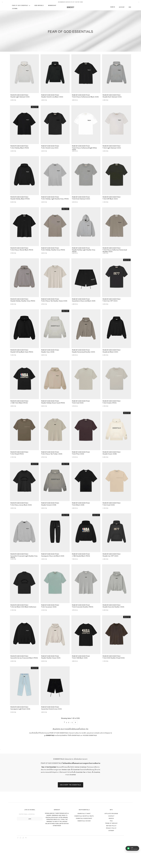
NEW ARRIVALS (39, 5)
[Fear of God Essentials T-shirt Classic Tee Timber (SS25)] (55, 430)
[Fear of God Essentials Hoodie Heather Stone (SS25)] (55, 634)
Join (29, 818)
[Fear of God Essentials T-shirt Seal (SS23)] (85, 379)
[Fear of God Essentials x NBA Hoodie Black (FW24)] (85, 532)
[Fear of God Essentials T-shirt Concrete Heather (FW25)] (85, 583)
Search (111, 818)
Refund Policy (111, 825)
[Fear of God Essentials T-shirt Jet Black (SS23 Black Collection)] (24, 583)
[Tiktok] (23, 838)
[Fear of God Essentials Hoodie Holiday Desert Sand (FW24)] (55, 379)
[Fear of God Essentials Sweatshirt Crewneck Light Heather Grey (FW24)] (24, 532)
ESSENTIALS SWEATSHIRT (84, 818)
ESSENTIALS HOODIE (84, 820)
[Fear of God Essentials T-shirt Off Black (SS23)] (116, 175)
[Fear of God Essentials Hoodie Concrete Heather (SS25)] (116, 583)
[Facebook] (18, 838)
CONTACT (111, 816)
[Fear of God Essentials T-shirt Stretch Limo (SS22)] (55, 124)
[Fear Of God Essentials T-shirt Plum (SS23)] (85, 430)
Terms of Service (111, 823)
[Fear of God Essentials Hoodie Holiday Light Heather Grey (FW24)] (85, 226)
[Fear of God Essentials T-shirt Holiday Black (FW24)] (24, 124)
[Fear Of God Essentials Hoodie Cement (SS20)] (55, 481)
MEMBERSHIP (52, 5)
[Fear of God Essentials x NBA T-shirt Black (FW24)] (24, 379)
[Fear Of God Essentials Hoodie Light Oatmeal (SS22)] (24, 73)
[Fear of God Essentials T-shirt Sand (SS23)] (116, 481)
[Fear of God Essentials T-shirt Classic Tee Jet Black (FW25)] (24, 226)
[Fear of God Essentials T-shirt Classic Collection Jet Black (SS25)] (85, 73)
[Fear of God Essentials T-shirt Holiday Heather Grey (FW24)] (55, 226)
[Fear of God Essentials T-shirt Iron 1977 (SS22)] (116, 277)
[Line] (26, 838)
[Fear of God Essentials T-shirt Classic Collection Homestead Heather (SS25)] (116, 226)
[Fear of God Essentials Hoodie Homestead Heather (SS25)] (85, 328)
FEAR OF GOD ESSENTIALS (20, 5)
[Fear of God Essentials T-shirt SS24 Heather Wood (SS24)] (116, 634)
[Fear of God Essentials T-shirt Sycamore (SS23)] (55, 583)
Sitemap (111, 830)
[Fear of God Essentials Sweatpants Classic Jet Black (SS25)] (55, 532)
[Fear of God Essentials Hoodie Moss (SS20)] (55, 328)
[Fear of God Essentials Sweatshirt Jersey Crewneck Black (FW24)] (24, 634)
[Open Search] (112, 7)
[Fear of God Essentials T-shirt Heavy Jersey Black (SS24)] (24, 481)
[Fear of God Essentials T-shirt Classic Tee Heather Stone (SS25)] (55, 277)
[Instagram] (20, 838)
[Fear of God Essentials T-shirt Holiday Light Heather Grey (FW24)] (55, 175)
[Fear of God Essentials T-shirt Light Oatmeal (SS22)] (116, 124)
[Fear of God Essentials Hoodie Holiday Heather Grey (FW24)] (24, 277)
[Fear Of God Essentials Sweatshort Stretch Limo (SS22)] (55, 685)
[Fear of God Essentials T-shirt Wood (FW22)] (24, 430)
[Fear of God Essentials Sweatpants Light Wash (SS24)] (24, 685)
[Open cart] (130, 7)
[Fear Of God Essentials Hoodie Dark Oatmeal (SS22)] (116, 73)
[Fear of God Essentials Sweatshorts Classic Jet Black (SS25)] (85, 277)
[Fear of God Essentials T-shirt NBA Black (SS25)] (85, 634)
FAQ (111, 820)
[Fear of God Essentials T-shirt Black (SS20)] (85, 481)
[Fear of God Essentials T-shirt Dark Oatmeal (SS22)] (85, 175)
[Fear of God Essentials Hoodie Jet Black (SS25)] (116, 328)
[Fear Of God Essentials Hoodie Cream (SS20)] (116, 430)
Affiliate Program (111, 813)
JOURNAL (15, 8)
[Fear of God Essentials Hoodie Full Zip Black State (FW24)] (24, 328)
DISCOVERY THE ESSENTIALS (70, 785)
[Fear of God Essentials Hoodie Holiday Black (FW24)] (24, 175)
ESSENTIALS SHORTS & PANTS (84, 816)
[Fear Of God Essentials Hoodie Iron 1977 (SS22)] (116, 532)
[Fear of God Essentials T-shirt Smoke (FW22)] (116, 379)
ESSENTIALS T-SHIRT (84, 813)
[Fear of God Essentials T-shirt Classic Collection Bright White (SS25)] (85, 124)
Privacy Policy (111, 828)
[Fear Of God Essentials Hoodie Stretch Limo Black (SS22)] (55, 73)
